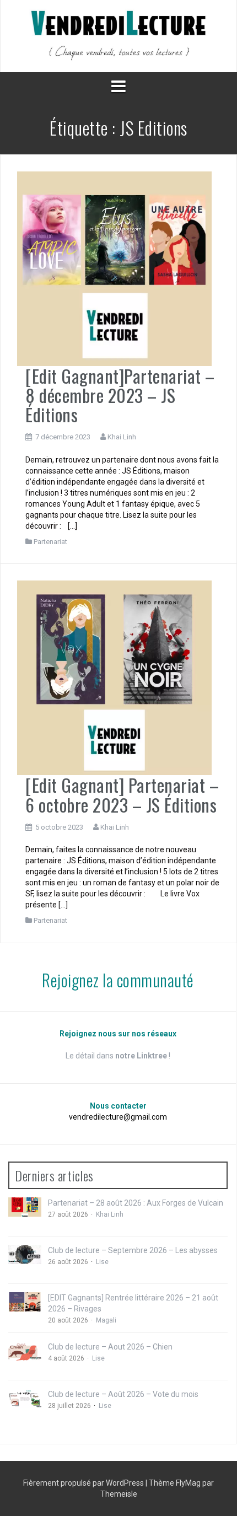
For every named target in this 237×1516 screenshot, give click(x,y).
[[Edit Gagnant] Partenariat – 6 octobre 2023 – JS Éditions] (114, 677)
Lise (102, 1262)
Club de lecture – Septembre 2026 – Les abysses (133, 1250)
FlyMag (188, 1483)
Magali (106, 1320)
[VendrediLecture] (118, 35)
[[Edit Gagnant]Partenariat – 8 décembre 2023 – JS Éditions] (114, 268)
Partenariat (50, 541)
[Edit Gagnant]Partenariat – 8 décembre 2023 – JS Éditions (120, 395)
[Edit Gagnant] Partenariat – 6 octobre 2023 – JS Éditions (122, 794)
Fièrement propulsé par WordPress (84, 1483)
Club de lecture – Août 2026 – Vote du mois (123, 1394)
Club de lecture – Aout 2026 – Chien (110, 1346)
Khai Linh (121, 437)
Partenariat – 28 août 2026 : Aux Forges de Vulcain (135, 1202)
